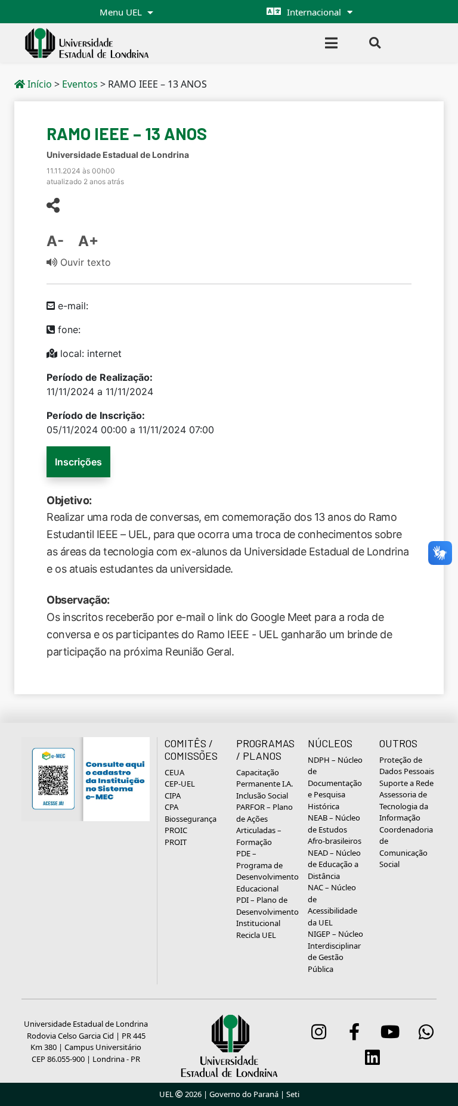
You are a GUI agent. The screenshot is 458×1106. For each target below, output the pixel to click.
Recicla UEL (256, 935)
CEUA (174, 772)
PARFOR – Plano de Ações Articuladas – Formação (264, 824)
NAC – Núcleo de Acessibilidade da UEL (332, 905)
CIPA (173, 795)
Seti (292, 1094)
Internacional (314, 12)
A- (55, 241)
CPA (171, 806)
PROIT (176, 842)
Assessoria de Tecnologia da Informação (403, 806)
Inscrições (78, 462)
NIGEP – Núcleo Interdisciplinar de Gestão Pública (335, 951)
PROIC (176, 830)
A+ (88, 241)
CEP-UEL (180, 783)
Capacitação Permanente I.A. (264, 778)
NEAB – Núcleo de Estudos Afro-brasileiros (334, 829)
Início (38, 84)
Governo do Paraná (243, 1094)
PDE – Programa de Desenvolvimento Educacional (267, 871)
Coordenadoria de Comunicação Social (406, 847)
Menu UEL (122, 12)
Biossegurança (190, 818)
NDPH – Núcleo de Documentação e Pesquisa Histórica (335, 783)
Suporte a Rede (406, 783)
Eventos (80, 84)
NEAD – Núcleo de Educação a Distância (334, 864)
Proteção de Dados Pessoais (406, 765)
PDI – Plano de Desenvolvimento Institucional (267, 911)
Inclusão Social (262, 795)
